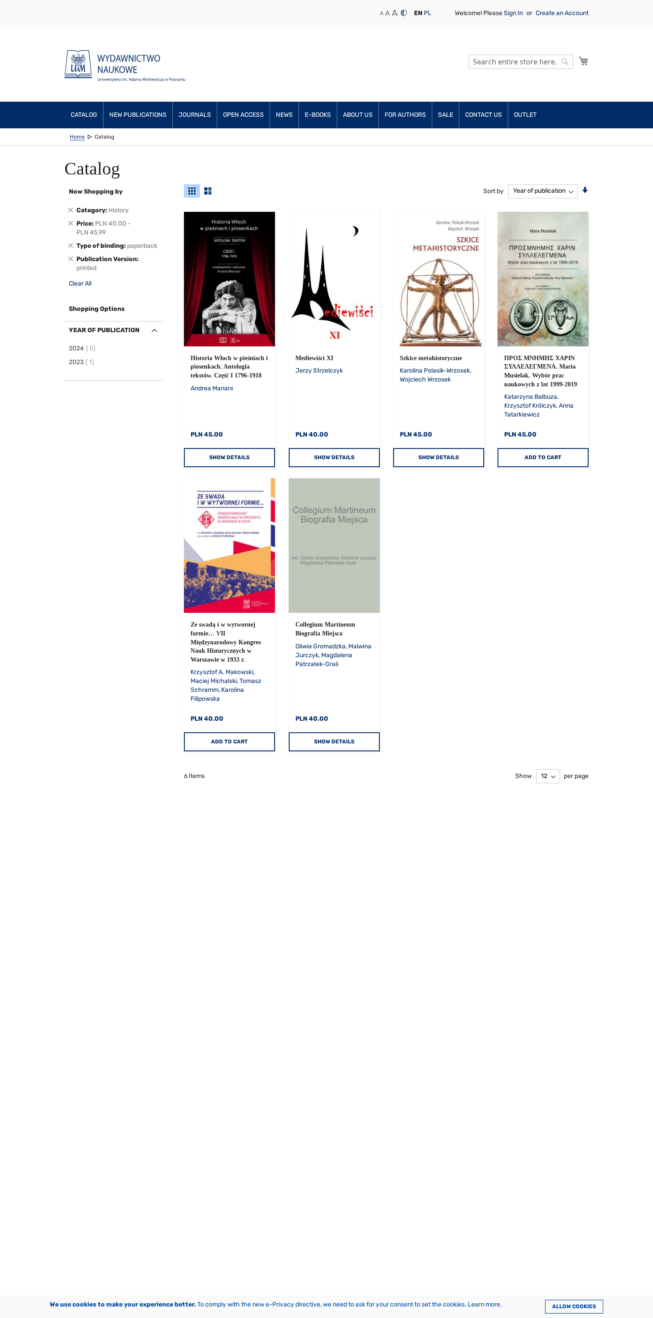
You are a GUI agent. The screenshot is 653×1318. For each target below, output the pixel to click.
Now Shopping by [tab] (96, 191)
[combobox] (521, 62)
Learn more (484, 1304)
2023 (83, 362)
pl (427, 13)
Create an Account (562, 13)
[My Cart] (584, 61)
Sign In (514, 13)
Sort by (493, 191)
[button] (418, 13)
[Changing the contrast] (404, 12)
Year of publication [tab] (104, 330)
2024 (83, 348)
